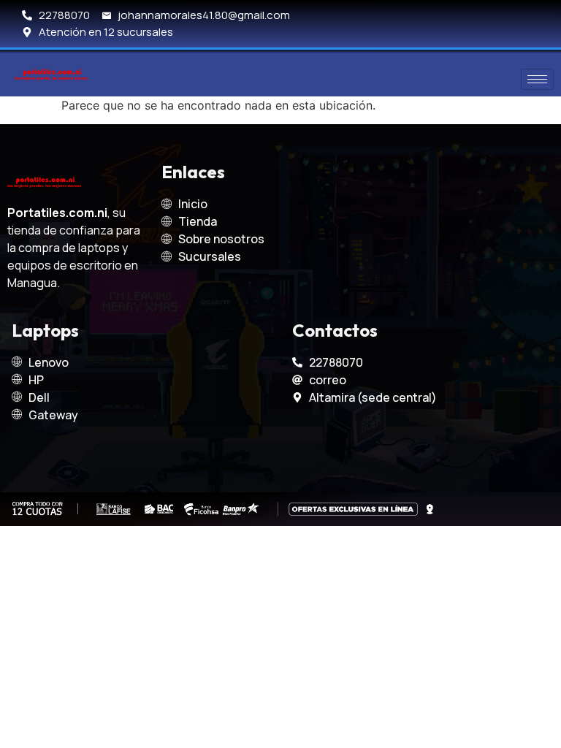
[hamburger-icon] (537, 79)
